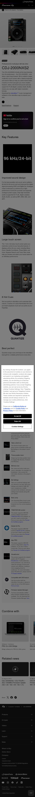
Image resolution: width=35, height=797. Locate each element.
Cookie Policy (20, 408)
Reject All (17, 421)
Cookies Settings (17, 426)
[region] (17, 398)
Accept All (17, 416)
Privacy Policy (8, 411)
